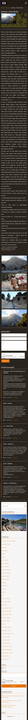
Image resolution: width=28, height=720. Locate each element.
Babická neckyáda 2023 (7, 649)
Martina (3, 624)
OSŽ (2, 595)
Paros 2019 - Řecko (6, 637)
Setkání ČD (4, 582)
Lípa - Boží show (5, 659)
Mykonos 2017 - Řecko (7, 614)
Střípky (3, 557)
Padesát (3, 589)
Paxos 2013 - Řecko (6, 601)
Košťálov (4, 592)
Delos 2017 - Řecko (6, 617)
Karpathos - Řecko (6, 544)
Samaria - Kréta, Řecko (7, 250)
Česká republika (5, 566)
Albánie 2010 (4, 585)
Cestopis (7, 7)
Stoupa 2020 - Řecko (6, 630)
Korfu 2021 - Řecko (6, 640)
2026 (13, 716)
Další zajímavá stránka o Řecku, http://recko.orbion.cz (9, 706)
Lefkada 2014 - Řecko (6, 611)
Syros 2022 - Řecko (6, 643)
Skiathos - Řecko (5, 579)
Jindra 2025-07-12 (5, 656)
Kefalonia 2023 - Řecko (7, 646)
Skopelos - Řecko (5, 576)
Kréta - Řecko (5, 550)
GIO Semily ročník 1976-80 (8, 633)
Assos (3, 532)
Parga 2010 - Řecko (6, 569)
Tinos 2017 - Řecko (6, 621)
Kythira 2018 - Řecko (6, 627)
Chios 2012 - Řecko (6, 598)
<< (3, 716)
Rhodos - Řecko (5, 563)
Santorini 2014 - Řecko (7, 608)
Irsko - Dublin (5, 560)
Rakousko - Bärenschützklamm (9, 541)
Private (3, 553)
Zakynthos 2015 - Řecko (7, 652)
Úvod (2, 7)
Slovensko (4, 547)
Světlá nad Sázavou (6, 573)
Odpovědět (16, 397)
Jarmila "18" (4, 605)
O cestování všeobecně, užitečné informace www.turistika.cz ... (11, 701)
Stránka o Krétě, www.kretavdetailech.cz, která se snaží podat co (13, 696)
